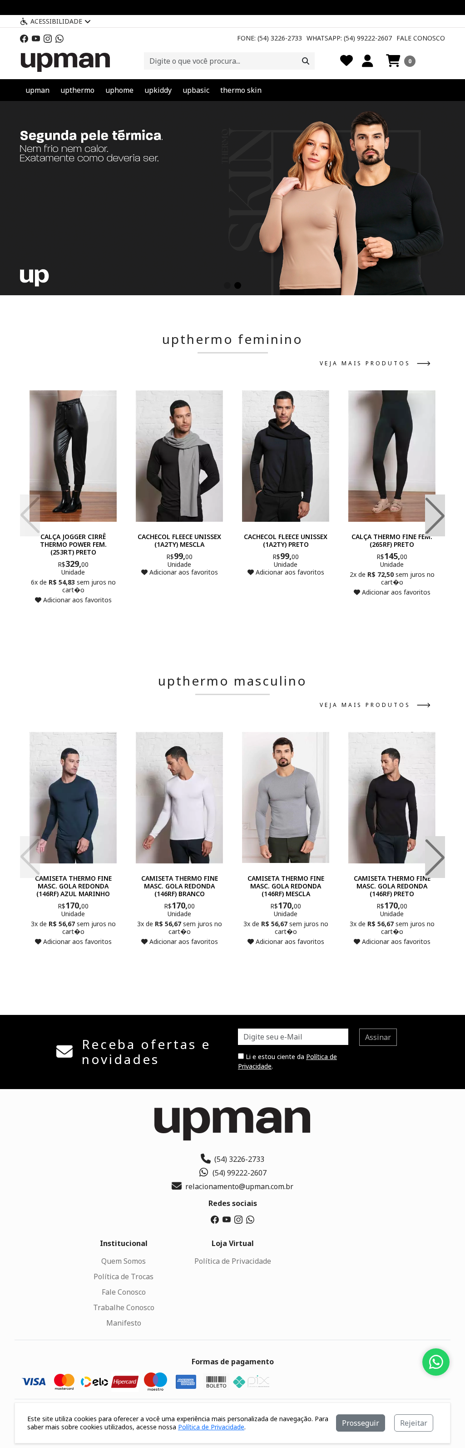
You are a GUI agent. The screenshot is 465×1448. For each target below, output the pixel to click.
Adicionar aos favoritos (76, 600)
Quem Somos (123, 1261)
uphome (119, 90)
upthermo (77, 90)
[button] (400, 61)
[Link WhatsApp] (59, 38)
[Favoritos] (346, 61)
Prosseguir (360, 1423)
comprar (73, 617)
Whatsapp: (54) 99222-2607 (349, 38)
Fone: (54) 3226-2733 (269, 38)
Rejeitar (413, 1423)
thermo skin (241, 90)
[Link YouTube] (36, 38)
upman (37, 90)
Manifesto (123, 1323)
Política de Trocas (123, 1276)
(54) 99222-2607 (240, 1173)
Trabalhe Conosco (123, 1307)
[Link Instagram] (48, 38)
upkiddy (158, 90)
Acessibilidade (56, 21)
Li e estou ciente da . (287, 1061)
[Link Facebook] (24, 38)
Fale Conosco (420, 38)
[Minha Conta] (367, 61)
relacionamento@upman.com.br (239, 1186)
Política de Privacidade (232, 1261)
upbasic (196, 90)
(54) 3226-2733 (239, 1159)
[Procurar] (305, 61)
